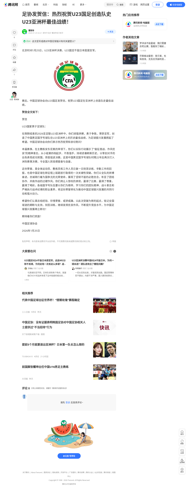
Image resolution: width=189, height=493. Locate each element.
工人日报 (26, 312)
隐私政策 (55, 472)
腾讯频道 (107, 472)
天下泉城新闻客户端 (30, 334)
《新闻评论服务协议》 (59, 388)
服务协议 (47, 472)
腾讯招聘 (81, 472)
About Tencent (36, 472)
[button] (159, 24)
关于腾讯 (26, 472)
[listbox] (69, 336)
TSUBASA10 (27, 356)
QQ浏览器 (98, 472)
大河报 (25, 379)
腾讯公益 (89, 472)
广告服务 (72, 472)
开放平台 (64, 472)
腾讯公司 (65, 484)
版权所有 (72, 484)
